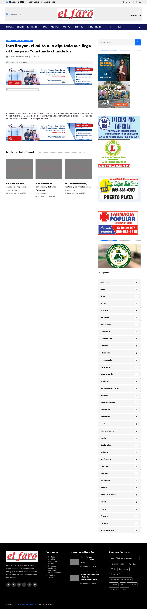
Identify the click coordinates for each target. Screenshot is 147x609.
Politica (43, 27)
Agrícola (105, 282)
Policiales (55, 27)
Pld (122, 584)
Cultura (104, 310)
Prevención (116, 574)
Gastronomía (107, 374)
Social (103, 509)
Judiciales (67, 27)
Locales (20, 27)
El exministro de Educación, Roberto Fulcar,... (46, 187)
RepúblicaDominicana (124, 558)
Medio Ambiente (108, 431)
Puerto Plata (117, 563)
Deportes (105, 317)
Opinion (107, 27)
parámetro (106, 459)
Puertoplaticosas (109, 495)
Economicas (106, 338)
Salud (103, 502)
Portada (10, 27)
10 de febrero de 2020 (17, 193)
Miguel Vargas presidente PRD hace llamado (88, 560)
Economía (79, 27)
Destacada (106, 324)
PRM (113, 569)
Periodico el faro (29, 604)
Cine (103, 296)
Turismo (118, 27)
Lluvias (114, 584)
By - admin (12, 190)
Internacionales (94, 27)
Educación (105, 353)
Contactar (33, 2)
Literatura (105, 416)
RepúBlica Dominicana (121, 579)
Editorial (104, 346)
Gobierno (105, 381)
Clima (103, 303)
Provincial (105, 480)
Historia (104, 395)
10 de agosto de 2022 (46, 196)
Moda (103, 438)
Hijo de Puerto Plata (110, 388)
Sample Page (49, 2)
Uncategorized (107, 530)
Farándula (105, 367)
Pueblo (104, 487)
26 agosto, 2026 (89, 566)
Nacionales (32, 27)
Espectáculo (106, 360)
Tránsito (104, 516)
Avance (104, 289)
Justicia (114, 589)
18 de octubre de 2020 (76, 193)
